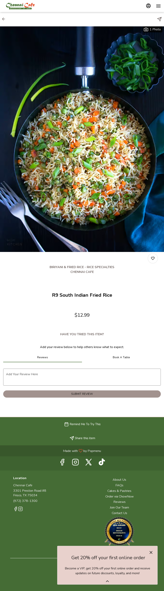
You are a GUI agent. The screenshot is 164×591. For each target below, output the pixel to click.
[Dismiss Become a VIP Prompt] (151, 552)
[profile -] (148, 5)
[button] (5, 19)
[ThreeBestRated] (119, 531)
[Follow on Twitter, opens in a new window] (88, 463)
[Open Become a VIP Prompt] (107, 581)
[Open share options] (159, 19)
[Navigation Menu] (158, 6)
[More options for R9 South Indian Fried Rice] (153, 258)
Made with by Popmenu (52, 450)
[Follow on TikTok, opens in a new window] (101, 463)
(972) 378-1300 (25, 501)
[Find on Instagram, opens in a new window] (75, 463)
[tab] (42, 357)
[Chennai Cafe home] (21, 6)
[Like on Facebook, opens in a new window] (62, 463)
